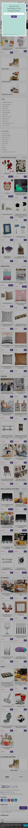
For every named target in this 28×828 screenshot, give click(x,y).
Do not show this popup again (11, 34)
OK (14, 16)
